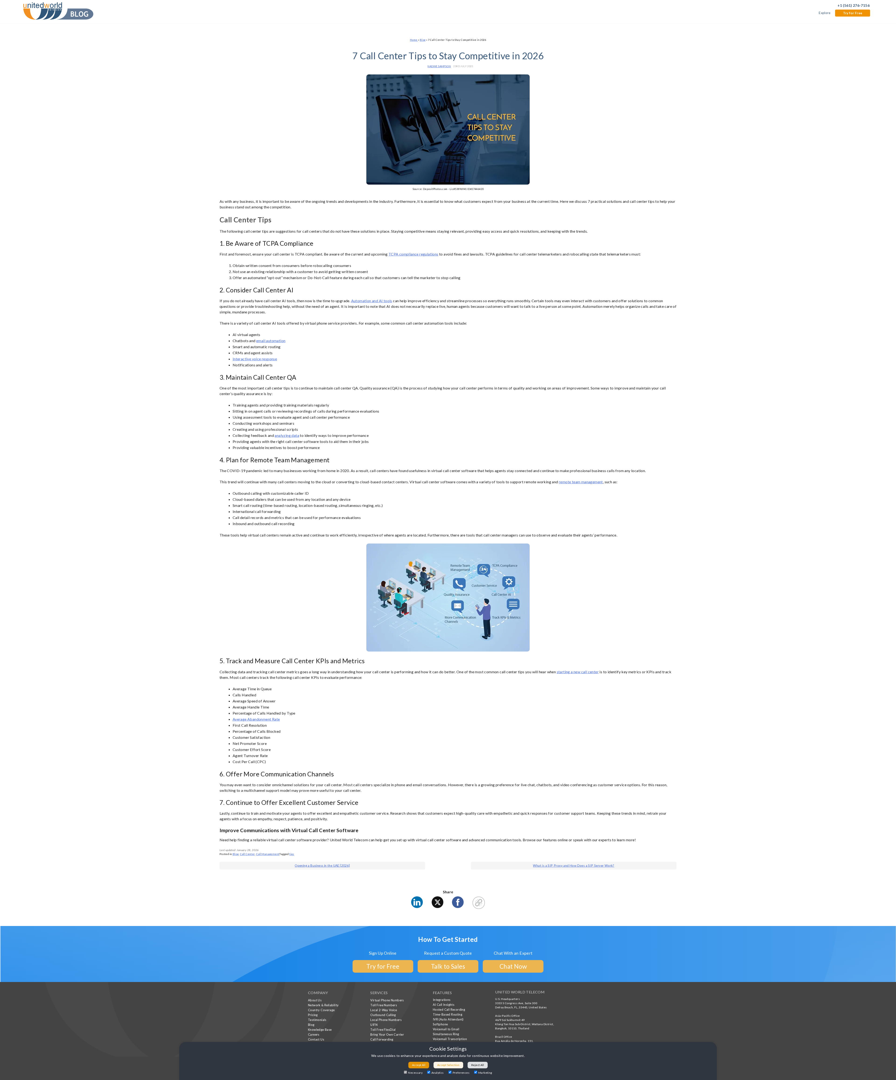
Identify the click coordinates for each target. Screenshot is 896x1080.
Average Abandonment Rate (256, 719)
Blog (423, 39)
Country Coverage (321, 1010)
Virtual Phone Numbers (387, 1000)
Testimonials (317, 1020)
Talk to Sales (448, 966)
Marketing (485, 1072)
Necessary (415, 1072)
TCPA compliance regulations (413, 254)
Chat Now (513, 966)
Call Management (267, 854)
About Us (315, 1000)
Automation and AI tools (371, 300)
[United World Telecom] (58, 10)
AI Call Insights (443, 1004)
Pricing (313, 1015)
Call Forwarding (381, 1039)
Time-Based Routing (447, 1014)
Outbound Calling (383, 1015)
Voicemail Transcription (450, 1039)
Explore (824, 13)
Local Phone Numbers (386, 1020)
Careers (313, 1034)
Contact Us (316, 1039)
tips (291, 854)
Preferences (461, 1072)
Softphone (440, 1024)
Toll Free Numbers (383, 1005)
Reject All (477, 1065)
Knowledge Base (320, 1029)
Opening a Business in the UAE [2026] (322, 865)
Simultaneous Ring (446, 1034)
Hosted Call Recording (449, 1009)
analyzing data (287, 435)
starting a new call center (578, 672)
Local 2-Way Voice (383, 1010)
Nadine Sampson (439, 66)
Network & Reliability (323, 1005)
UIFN (374, 1025)
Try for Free (852, 13)
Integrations (442, 1000)
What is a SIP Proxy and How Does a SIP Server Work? (573, 865)
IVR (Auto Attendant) (448, 1019)
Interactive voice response (255, 359)
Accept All (418, 1065)
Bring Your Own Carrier (387, 1034)
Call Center (247, 854)
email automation (270, 340)
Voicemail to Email (446, 1029)
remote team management (581, 482)
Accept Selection (448, 1065)
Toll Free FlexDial (383, 1029)
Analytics (437, 1072)
